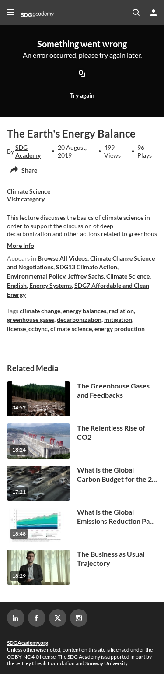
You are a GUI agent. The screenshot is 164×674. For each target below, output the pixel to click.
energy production (119, 328)
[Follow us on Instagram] (78, 618)
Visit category (26, 199)
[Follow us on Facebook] (36, 618)
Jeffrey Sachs (86, 276)
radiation (121, 310)
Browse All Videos (62, 258)
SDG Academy (28, 151)
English (17, 285)
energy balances (84, 310)
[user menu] (154, 12)
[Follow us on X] (57, 618)
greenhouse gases (30, 319)
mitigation (118, 319)
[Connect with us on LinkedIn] (15, 618)
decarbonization (79, 319)
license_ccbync (27, 328)
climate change (40, 310)
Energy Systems (50, 285)
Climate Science (128, 276)
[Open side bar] (10, 12)
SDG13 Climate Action (86, 267)
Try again (82, 95)
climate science (71, 328)
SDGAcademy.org (27, 642)
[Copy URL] (82, 74)
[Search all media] (136, 12)
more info (20, 245)
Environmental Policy (36, 276)
